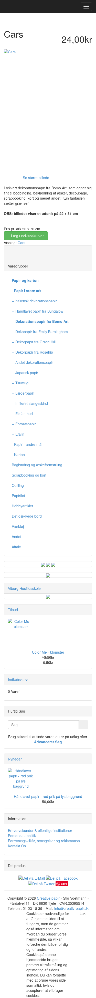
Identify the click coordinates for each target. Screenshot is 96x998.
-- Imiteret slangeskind (30, 403)
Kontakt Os (17, 845)
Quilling (18, 485)
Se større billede (36, 177)
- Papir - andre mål (27, 444)
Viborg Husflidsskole (24, 588)
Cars (21, 242)
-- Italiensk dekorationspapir (34, 300)
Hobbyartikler (22, 505)
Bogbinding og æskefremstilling (37, 464)
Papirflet (18, 495)
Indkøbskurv (18, 679)
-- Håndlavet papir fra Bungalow (37, 311)
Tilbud (13, 609)
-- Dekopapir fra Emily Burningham (40, 331)
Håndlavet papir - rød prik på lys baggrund (48, 796)
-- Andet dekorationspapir (32, 362)
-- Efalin (18, 434)
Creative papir (48, 898)
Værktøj (18, 526)
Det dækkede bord (27, 516)
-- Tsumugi (20, 382)
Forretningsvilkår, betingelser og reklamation (44, 840)
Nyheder (15, 759)
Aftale (16, 546)
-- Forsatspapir (24, 423)
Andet (16, 536)
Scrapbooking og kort (29, 475)
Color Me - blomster (48, 652)
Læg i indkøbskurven (27, 235)
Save (64, 884)
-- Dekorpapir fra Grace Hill (34, 341)
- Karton (18, 454)
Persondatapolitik (22, 835)
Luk (83, 913)
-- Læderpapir (23, 393)
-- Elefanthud (22, 413)
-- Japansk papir (25, 372)
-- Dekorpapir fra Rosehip (32, 352)
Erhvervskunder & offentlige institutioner (40, 830)
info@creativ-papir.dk (71, 908)
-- (40, 321)
